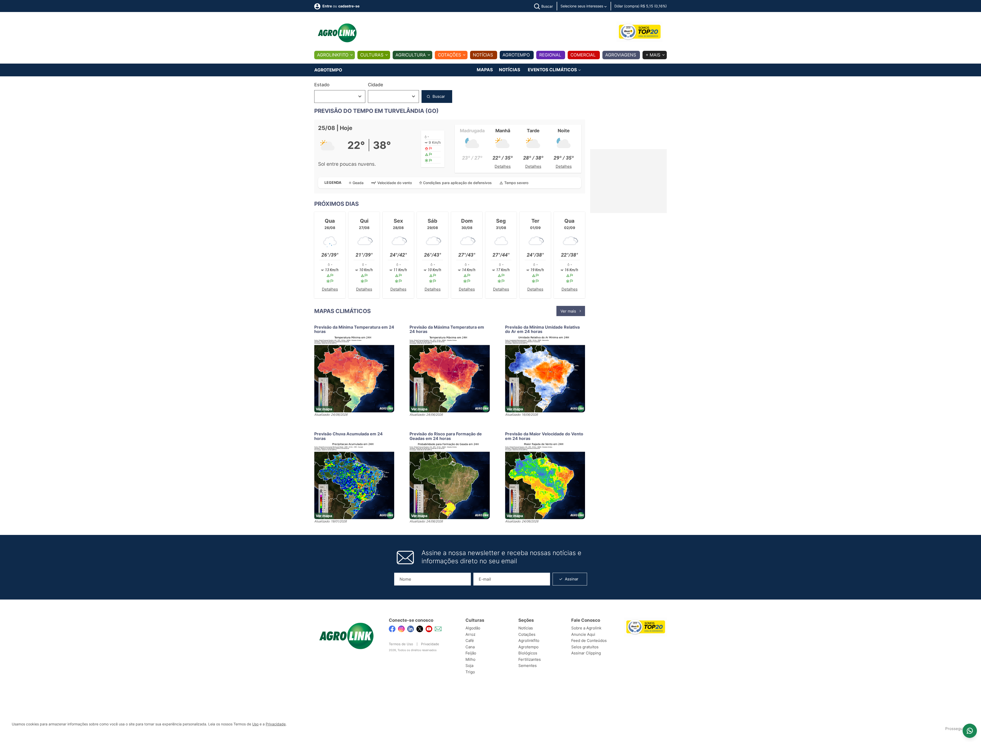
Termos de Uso (401, 644)
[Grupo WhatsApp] (970, 731)
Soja (469, 665)
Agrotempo (516, 54)
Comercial (583, 54)
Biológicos (527, 653)
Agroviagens (620, 54)
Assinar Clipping (586, 653)
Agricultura (410, 54)
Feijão (470, 653)
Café (469, 640)
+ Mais (653, 54)
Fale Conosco (585, 620)
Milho (470, 659)
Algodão (472, 628)
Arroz (470, 634)
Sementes (527, 665)
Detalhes (503, 166)
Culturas (371, 54)
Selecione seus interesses (582, 6)
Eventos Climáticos (553, 69)
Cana (470, 646)
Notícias (483, 54)
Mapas (485, 69)
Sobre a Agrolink (586, 628)
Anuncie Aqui (583, 634)
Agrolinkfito (332, 54)
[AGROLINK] (337, 32)
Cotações (449, 54)
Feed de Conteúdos (589, 640)
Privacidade (430, 644)
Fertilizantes (529, 659)
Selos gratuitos (585, 646)
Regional (550, 54)
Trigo (470, 671)
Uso (255, 724)
